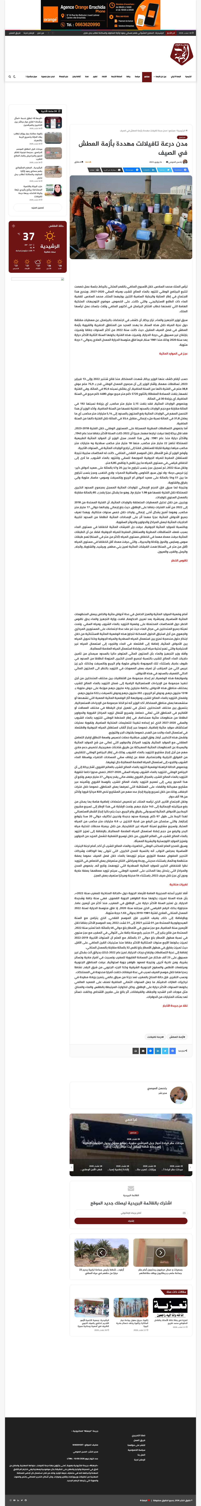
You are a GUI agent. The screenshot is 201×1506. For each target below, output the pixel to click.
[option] (131, 1145)
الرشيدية (131, 1132)
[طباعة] (136, 1051)
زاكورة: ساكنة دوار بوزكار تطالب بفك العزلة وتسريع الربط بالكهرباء (28, 137)
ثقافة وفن (76, 76)
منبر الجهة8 (63, 76)
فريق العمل (14, 33)
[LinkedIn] (158, 1051)
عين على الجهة (161, 76)
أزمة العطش (176, 1036)
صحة (87, 76)
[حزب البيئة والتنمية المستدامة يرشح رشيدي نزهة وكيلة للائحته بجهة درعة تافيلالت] (53, 190)
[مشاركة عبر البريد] (143, 1051)
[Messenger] (150, 1051)
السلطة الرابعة (116, 76)
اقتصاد (104, 76)
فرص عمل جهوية (48, 76)
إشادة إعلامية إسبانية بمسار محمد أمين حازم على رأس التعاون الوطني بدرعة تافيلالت (131, 1145)
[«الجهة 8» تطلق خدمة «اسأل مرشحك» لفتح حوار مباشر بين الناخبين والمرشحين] (53, 122)
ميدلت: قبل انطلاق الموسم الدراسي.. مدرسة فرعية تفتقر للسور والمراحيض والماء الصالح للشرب (28, 154)
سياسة (137, 76)
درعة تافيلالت (154, 1036)
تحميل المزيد (37, 208)
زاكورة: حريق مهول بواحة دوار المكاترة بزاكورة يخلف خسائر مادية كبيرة (132, 1323)
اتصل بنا (141, 1455)
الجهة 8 (143, 1500)
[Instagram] (10, 1500)
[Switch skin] (14, 76)
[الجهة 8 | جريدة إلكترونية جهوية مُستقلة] (182, 54)
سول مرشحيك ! (31, 76)
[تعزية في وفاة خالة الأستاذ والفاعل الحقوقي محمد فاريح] (170, 1307)
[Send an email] (167, 162)
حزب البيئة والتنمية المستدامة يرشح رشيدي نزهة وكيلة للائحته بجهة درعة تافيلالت (125, 33)
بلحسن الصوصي (175, 162)
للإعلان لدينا (29, 33)
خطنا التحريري (138, 1435)
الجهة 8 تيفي (176, 76)
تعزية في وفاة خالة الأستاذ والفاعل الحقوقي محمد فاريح (170, 1322)
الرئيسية (188, 76)
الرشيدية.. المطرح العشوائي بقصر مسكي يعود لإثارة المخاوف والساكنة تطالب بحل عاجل (28, 173)
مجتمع (146, 76)
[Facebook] (172, 1051)
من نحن (40, 33)
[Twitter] (165, 1051)
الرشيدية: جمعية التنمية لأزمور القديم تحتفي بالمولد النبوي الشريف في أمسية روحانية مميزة (93, 1323)
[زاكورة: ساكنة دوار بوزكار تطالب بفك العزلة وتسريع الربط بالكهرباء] (53, 138)
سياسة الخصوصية (136, 1450)
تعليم (95, 76)
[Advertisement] (68, 46)
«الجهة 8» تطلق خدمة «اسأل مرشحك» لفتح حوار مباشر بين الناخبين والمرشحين (28, 122)
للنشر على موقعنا (136, 1445)
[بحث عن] (9, 76)
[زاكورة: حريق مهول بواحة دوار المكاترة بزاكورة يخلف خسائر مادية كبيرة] (131, 1307)
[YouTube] (14, 1500)
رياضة (128, 76)
